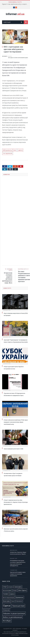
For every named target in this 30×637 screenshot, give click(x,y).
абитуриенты (7, 150)
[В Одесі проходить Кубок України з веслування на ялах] (15, 356)
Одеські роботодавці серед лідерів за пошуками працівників (17, 573)
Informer (15, 14)
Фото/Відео (7, 621)
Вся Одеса (10, 57)
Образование (21, 57)
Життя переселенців (8, 597)
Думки (12, 594)
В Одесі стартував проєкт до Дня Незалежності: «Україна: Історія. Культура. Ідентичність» (16, 502)
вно (15, 150)
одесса (20, 150)
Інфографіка (18, 587)
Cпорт (5, 587)
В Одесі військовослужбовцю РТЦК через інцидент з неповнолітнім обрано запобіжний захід (16, 422)
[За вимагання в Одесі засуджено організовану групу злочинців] (15, 462)
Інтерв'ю (10, 586)
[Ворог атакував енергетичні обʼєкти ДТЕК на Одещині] (15, 302)
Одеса (26, 57)
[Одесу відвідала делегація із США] (15, 438)
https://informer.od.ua (21, 633)
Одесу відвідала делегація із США (13, 449)
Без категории (7, 590)
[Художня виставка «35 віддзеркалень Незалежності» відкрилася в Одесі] (15, 382)
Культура (6, 601)
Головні (15, 57)
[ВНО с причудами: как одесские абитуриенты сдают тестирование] (15, 36)
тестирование (7, 153)
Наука (13, 601)
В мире (15, 590)
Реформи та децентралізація (14, 613)
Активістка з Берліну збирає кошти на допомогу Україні (18, 553)
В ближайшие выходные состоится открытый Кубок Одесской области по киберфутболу (17, 563)
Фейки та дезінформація (12, 617)
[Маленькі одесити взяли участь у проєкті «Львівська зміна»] (15, 518)
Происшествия (18, 606)
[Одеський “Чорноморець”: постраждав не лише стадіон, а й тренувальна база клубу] (15, 329)
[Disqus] (15, 199)
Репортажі (6, 610)
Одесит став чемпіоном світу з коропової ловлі (15, 4)
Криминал (19, 597)
